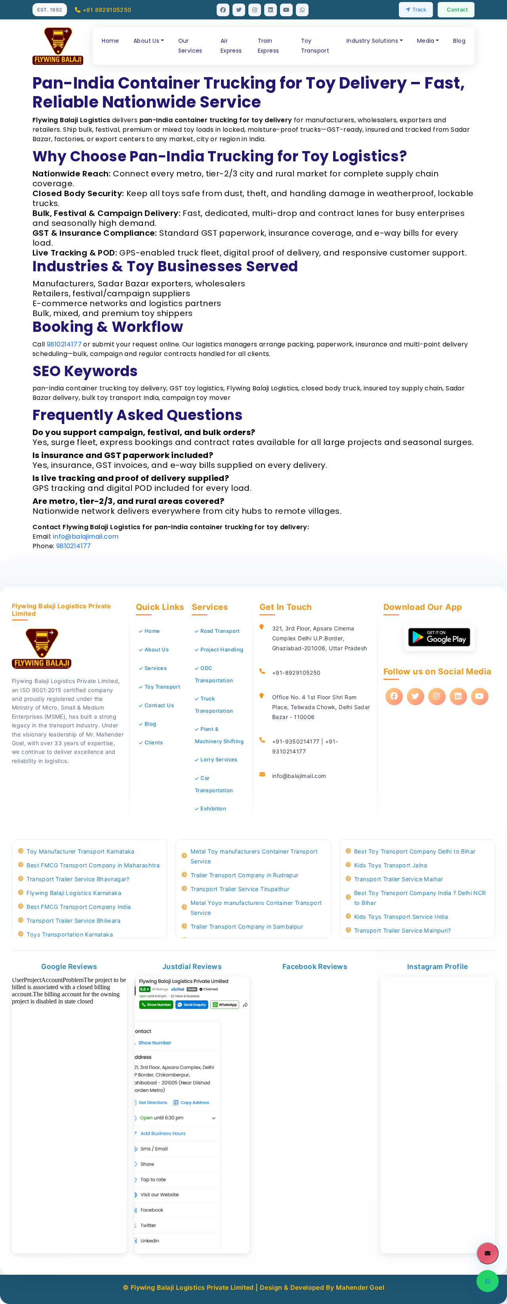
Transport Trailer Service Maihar (398, 879)
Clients (154, 742)
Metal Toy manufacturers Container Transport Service (254, 856)
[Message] (488, 1253)
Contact (457, 9)
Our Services (190, 46)
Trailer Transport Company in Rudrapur (245, 875)
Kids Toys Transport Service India (401, 916)
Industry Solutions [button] (372, 41)
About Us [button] (146, 41)
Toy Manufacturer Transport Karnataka (80, 851)
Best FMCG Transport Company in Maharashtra (93, 865)
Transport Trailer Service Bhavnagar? (78, 879)
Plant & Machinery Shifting (219, 735)
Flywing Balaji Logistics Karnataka (74, 893)
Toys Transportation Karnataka (70, 934)
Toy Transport (315, 46)
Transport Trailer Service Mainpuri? (402, 930)
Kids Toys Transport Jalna (390, 865)
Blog (459, 41)
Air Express (231, 46)
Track (419, 9)
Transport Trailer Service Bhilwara (73, 920)
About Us (157, 649)
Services (156, 668)
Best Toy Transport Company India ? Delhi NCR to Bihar (420, 898)
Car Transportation (214, 784)
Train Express (268, 46)
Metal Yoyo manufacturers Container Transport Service (256, 907)
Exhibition (213, 808)
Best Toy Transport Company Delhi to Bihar (414, 851)
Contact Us (159, 705)
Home (110, 41)
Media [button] (426, 41)
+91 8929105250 (107, 9)
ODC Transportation (214, 674)
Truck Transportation (214, 704)
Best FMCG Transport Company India (79, 906)
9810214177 (64, 344)
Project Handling (221, 649)
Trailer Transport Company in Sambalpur (247, 926)
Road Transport (220, 631)
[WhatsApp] (488, 1281)
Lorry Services (219, 759)
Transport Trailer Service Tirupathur (240, 889)
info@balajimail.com (86, 536)
